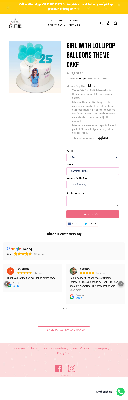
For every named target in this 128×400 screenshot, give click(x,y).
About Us (34, 348)
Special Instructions (76, 193)
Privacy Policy (64, 353)
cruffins (67, 375)
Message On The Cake (77, 178)
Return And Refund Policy (56, 348)
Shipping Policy (101, 348)
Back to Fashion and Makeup (66, 330)
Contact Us (19, 348)
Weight (69, 151)
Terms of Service (81, 348)
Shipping (83, 78)
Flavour (70, 164)
